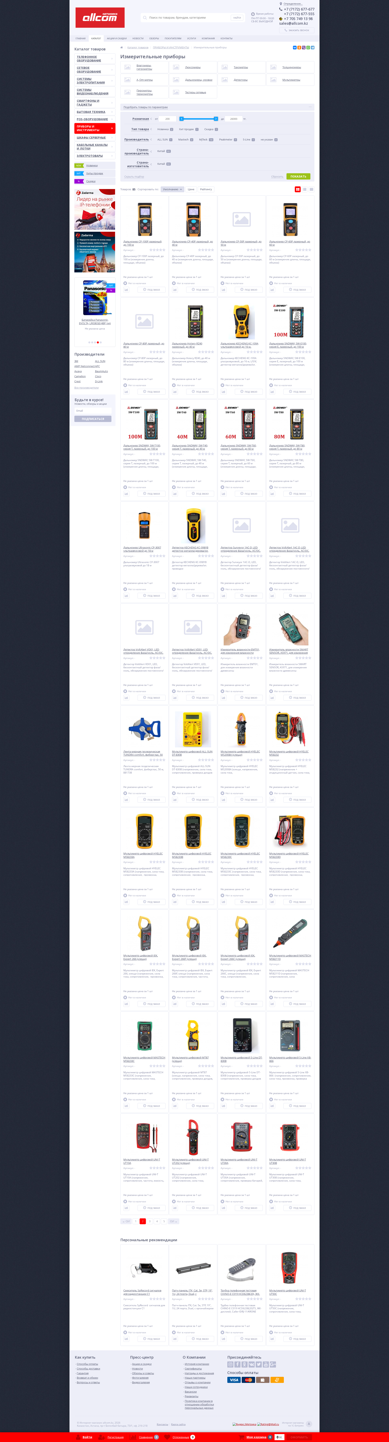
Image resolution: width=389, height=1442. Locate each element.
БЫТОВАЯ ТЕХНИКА (91, 112)
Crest (77, 381)
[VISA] (234, 1380)
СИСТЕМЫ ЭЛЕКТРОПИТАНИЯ (91, 80)
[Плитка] (298, 189)
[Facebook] (237, 1364)
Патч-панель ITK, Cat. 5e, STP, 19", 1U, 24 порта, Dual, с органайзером (192, 1294)
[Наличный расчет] (262, 1380)
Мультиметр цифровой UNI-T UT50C (287, 1292)
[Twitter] (259, 1364)
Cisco (98, 376)
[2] (92, 342)
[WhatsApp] (308, 47)
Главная (80, 38)
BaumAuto (101, 371)
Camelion (80, 376)
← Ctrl (126, 1221)
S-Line (248, 139)
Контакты (226, 38)
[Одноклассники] (299, 47)
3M (76, 361)
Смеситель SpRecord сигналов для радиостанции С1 (142, 1292)
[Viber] (304, 47)
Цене (191, 189)
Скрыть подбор (134, 176)
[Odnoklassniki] (245, 1364)
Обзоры (154, 38)
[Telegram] (312, 47)
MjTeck (205, 139)
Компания (208, 38)
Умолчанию (170, 189)
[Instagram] (230, 1364)
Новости (138, 38)
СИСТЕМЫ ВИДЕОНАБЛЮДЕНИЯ (92, 91)
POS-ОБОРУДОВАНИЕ (92, 119)
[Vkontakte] (252, 1364)
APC (97, 366)
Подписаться (93, 419)
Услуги (191, 38)
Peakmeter (227, 139)
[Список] (305, 189)
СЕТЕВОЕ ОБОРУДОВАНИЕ (89, 69)
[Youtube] (266, 1364)
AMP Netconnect (84, 366)
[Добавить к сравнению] (126, 290)
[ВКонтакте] (295, 47)
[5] (101, 342)
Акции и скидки (117, 38)
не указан (269, 139)
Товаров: (125, 189)
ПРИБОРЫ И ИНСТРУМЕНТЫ (88, 128)
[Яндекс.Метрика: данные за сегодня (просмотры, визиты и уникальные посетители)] (244, 1424)
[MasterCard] (248, 1380)
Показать (298, 176)
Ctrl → (173, 1221)
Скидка (210, 129)
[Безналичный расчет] (277, 1380)
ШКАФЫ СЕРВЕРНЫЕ (91, 137)
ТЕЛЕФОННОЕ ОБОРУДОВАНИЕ (89, 58)
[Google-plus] (273, 1364)
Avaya (78, 371)
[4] (98, 342)
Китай (163, 151)
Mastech (185, 139)
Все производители (86, 387)
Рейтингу (206, 189)
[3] (95, 342)
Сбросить (277, 176)
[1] (89, 342)
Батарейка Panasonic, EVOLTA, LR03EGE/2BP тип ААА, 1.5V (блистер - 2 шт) (95, 321)
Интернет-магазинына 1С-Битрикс (296, 1424)
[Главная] (121, 47)
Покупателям (173, 38)
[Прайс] (311, 189)
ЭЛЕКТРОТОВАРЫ (90, 156)
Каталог (96, 38)
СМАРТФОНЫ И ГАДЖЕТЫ (88, 102)
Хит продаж (188, 129)
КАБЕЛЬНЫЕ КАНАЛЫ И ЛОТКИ (92, 146)
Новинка (164, 129)
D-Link (99, 381)
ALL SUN (100, 361)
